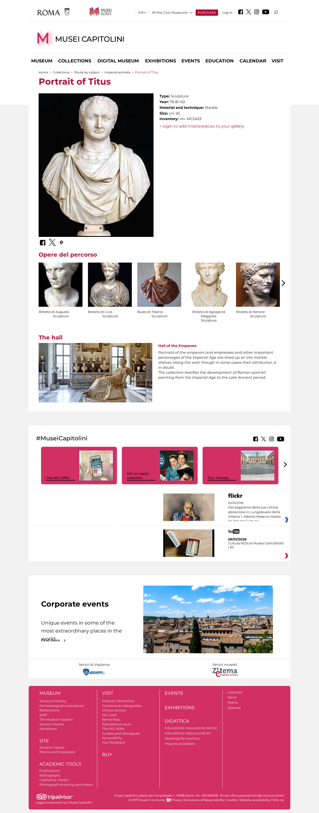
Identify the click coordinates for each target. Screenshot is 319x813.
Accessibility (112, 738)
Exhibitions (160, 61)
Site (44, 741)
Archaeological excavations (61, 706)
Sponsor (234, 708)
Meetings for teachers (182, 738)
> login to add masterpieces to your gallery (202, 126)
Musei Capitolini (89, 39)
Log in (227, 12)
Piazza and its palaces (57, 752)
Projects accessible (180, 744)
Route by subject (87, 72)
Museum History (52, 701)
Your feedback (113, 742)
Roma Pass (111, 719)
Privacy (176, 800)
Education (219, 61)
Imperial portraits (117, 72)
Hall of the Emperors (177, 345)
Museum (41, 61)
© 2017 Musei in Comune (146, 800)
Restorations (49, 710)
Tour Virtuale (218, 478)
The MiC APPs (57, 478)
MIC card (109, 715)
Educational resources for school (191, 728)
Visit (277, 61)
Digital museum (118, 61)
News (232, 697)
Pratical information (118, 701)
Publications (49, 771)
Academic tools (60, 764)
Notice (233, 702)
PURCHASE (207, 12)
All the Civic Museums (169, 12)
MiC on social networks (138, 476)
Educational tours (116, 724)
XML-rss (278, 800)
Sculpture (61, 316)
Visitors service (114, 710)
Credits (232, 800)
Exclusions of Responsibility (204, 800)
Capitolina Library (53, 780)
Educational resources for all (188, 733)
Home (43, 72)
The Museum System (56, 719)
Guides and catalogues (121, 733)
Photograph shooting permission (66, 785)
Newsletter (48, 729)
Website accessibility (254, 800)
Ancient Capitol (52, 747)
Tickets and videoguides (122, 706)
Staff (43, 715)
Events (190, 61)
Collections (74, 61)
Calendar (252, 61)
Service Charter (51, 724)
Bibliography (50, 775)
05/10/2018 (254, 512)
